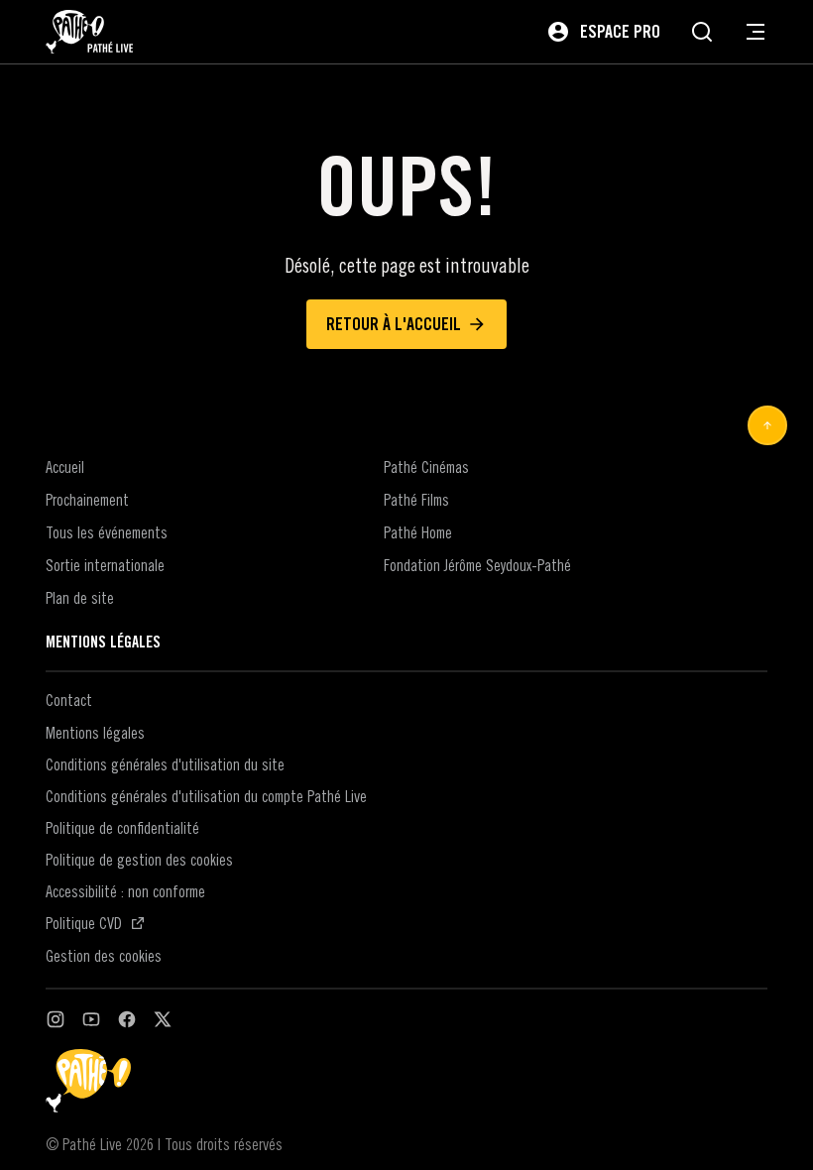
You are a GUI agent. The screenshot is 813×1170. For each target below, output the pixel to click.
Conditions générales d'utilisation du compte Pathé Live (206, 796)
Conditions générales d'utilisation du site (165, 764)
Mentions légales (95, 733)
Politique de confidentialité (122, 828)
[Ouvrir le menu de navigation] (755, 32)
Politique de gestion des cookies (139, 860)
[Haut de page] (767, 425)
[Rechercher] (702, 32)
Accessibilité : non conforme (125, 891)
